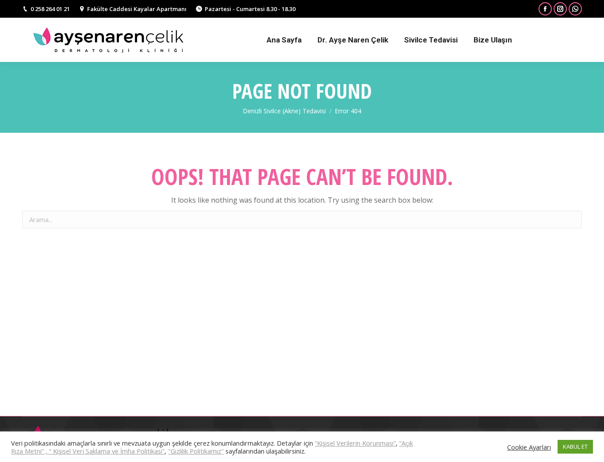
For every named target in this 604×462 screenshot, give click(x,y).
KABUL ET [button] (575, 446)
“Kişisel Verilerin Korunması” (355, 443)
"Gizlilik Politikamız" (196, 451)
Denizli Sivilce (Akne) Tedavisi (284, 111)
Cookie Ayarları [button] (529, 447)
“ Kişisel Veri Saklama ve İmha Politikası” (106, 451)
